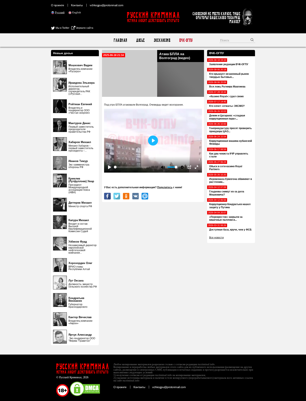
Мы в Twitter (62, 27)
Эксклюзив (162, 40)
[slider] (131, 167)
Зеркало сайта (84, 27)
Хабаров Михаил (79, 142)
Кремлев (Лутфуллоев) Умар (81, 180)
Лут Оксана (75, 280)
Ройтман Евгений (80, 104)
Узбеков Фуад (77, 241)
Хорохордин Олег (80, 263)
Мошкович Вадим (80, 65)
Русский (60, 12)
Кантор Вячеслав (80, 317)
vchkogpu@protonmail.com (106, 5)
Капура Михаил (78, 220)
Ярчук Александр (80, 334)
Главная (120, 40)
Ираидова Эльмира (81, 82)
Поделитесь (164, 187)
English (76, 12)
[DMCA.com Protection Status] (85, 395)
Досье (140, 40)
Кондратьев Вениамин (76, 299)
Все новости (216, 237)
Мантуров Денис (79, 123)
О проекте (57, 5)
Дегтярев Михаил (80, 202)
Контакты (77, 5)
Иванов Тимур (78, 161)
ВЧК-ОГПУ (186, 40)
